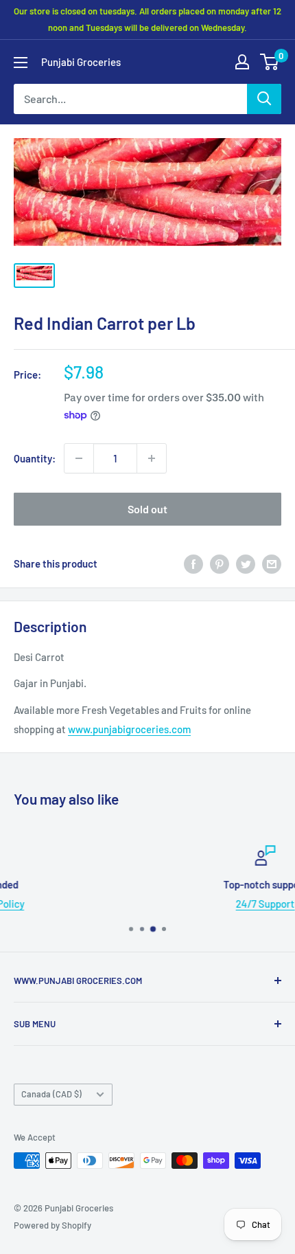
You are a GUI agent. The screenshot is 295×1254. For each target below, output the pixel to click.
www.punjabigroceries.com (129, 729)
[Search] (264, 99)
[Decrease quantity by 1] (78, 458)
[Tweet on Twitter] (245, 563)
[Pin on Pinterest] (219, 563)
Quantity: (35, 458)
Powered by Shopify (52, 1225)
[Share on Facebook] (193, 563)
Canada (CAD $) (51, 1093)
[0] (270, 62)
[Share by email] (271, 563)
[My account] (242, 61)
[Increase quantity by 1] (151, 458)
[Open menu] (20, 62)
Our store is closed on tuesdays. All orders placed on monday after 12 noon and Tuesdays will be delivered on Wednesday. (147, 19)
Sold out (147, 508)
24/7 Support (168, 903)
